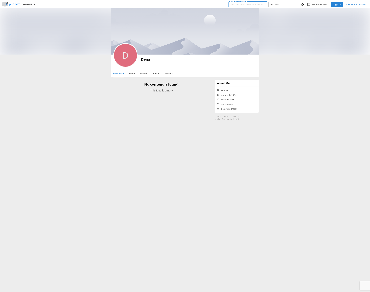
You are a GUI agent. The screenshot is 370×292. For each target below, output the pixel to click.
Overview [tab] (118, 73)
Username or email (238, 1)
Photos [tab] (156, 73)
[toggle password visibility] (302, 4)
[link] (18, 4)
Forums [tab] (168, 73)
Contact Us (235, 116)
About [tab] (131, 73)
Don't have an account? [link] (356, 4)
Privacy (218, 116)
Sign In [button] (337, 4)
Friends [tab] (144, 73)
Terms (226, 116)
